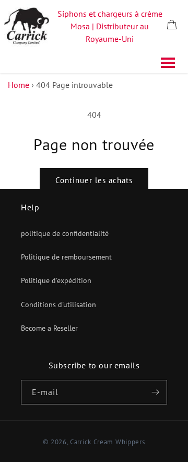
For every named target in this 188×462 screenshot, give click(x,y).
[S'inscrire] (155, 392)
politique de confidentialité (65, 233)
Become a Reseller (49, 328)
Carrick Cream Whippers (107, 441)
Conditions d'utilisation (58, 304)
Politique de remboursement (66, 257)
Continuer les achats (94, 180)
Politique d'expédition (56, 280)
